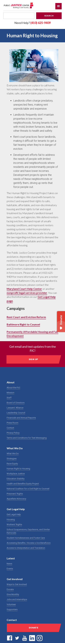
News (9, 563)
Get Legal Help (14, 514)
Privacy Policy (13, 433)
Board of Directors (15, 402)
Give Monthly (13, 594)
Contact (10, 427)
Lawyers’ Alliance (15, 407)
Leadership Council (16, 412)
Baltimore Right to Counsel (23, 324)
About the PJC (13, 387)
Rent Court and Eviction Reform (26, 317)
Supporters (12, 609)
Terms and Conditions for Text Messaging (27, 438)
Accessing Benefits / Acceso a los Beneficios (28, 543)
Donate (10, 589)
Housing (11, 519)
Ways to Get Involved (17, 584)
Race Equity (12, 463)
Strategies (11, 458)
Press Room (12, 422)
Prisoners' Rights (15, 493)
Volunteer (11, 604)
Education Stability (15, 478)
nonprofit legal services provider (27, 292)
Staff (9, 397)
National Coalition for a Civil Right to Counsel (28, 488)
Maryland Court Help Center (24, 288)
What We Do (13, 453)
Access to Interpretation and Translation (26, 548)
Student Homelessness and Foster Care (26, 538)
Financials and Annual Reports (21, 417)
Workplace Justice (16, 473)
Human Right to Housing (18, 468)
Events (10, 568)
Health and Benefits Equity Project (23, 483)
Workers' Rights (14, 524)
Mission (10, 392)
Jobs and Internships (17, 599)
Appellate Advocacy (16, 498)
